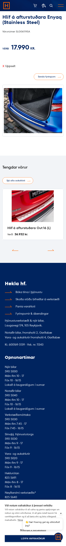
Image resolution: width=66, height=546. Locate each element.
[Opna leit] (51, 5)
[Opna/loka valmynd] (61, 5)
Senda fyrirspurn (46, 76)
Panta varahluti (25, 306)
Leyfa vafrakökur (33, 538)
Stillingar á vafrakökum (33, 530)
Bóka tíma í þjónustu (29, 292)
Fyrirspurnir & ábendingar (32, 314)
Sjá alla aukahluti (16, 180)
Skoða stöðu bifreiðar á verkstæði (37, 299)
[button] (15, 250)
